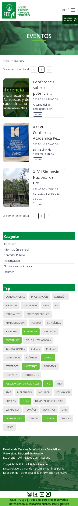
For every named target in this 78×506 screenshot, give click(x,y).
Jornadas (11, 305)
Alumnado (10, 244)
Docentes (11, 375)
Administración (15, 322)
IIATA (46, 305)
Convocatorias (15, 296)
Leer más (37, 114)
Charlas (11, 401)
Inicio (6, 60)
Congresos (30, 305)
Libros (9, 427)
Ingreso (51, 348)
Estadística (54, 322)
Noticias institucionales (18, 266)
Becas (25, 401)
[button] (70, 19)
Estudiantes (13, 314)
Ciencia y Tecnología (38, 340)
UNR (64, 409)
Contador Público (14, 255)
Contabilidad (14, 418)
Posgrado (50, 331)
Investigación (12, 260)
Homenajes (30, 366)
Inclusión (44, 392)
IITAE (8, 392)
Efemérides (12, 366)
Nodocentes (31, 375)
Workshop (49, 409)
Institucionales (15, 348)
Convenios (30, 331)
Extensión (60, 296)
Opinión (49, 418)
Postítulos (12, 340)
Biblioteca (50, 366)
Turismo (36, 322)
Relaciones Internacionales (22, 383)
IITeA (59, 383)
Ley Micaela (12, 409)
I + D (48, 383)
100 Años (31, 409)
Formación (63, 392)
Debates (9, 272)
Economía (12, 331)
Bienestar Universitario (49, 401)
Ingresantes (24, 392)
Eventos (19, 60)
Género (48, 357)
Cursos (35, 348)
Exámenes (31, 357)
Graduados (13, 357)
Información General (16, 249)
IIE (56, 305)
